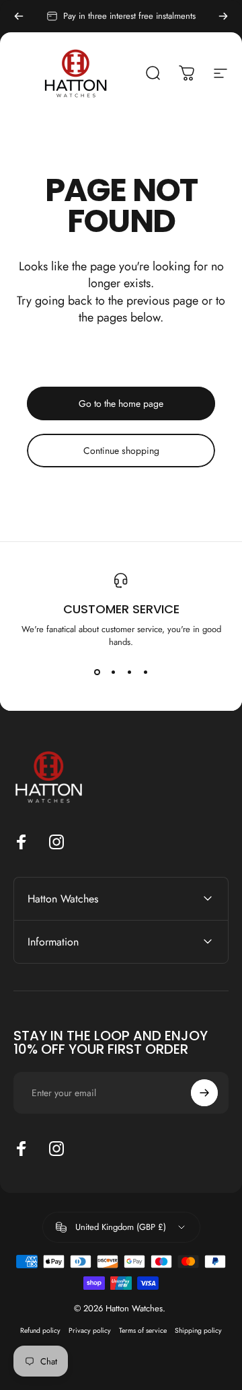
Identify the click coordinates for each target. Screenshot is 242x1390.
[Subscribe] (204, 1092)
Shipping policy (198, 1330)
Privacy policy (90, 1330)
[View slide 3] (129, 672)
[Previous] (19, 16)
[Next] (223, 16)
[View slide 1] (97, 672)
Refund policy (40, 1330)
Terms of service (143, 1330)
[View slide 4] (145, 672)
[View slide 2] (113, 672)
